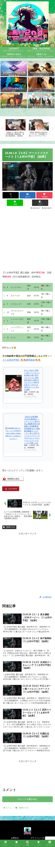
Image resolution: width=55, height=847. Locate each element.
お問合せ (15, 838)
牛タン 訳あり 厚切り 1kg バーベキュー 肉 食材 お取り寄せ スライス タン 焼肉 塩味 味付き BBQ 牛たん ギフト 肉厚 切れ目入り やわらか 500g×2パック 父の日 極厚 (32, 379)
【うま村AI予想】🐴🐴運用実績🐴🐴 (21, 360)
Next (52, 128)
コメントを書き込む (27, 799)
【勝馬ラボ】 (10, 527)
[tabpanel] (15, 128)
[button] (40, 203)
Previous (2, 128)
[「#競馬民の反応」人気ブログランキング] (12, 480)
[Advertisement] (27, 239)
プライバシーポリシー (40, 838)
